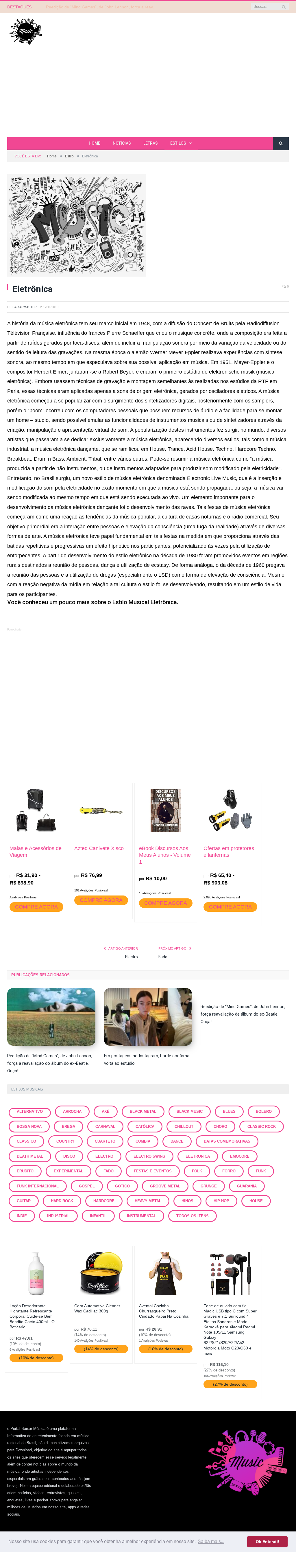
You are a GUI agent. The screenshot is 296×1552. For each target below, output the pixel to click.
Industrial (58, 1216)
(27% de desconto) (230, 1384)
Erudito (25, 1171)
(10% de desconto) (36, 1358)
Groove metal (165, 1186)
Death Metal (30, 1156)
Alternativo (30, 1111)
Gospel (87, 1186)
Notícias (122, 143)
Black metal (143, 1111)
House (256, 1201)
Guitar (24, 1201)
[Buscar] (281, 143)
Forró (229, 1171)
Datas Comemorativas (227, 1141)
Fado (162, 957)
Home (94, 143)
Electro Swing (149, 1156)
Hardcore (103, 1201)
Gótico (122, 1186)
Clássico (26, 1141)
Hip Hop (221, 1201)
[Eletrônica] (148, 226)
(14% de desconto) (101, 1349)
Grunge (209, 1186)
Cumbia (143, 1141)
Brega (68, 1126)
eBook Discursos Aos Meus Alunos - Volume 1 (165, 855)
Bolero (264, 1111)
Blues (229, 1111)
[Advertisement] (148, 93)
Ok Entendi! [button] (267, 1541)
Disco (69, 1156)
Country (65, 1141)
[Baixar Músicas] (25, 31)
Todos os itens (192, 1216)
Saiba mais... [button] (211, 1541)
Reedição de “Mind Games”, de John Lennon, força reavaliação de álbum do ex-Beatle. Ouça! (243, 1014)
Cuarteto (105, 1141)
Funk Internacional (38, 1186)
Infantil (98, 1216)
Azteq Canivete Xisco (99, 848)
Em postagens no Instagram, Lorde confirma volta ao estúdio (102, 7)
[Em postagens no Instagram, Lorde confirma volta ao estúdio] (148, 1017)
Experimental (68, 1171)
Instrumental (141, 1216)
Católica (145, 1126)
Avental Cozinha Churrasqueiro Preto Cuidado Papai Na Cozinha (163, 1311)
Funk (261, 1171)
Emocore (239, 1156)
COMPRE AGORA (36, 907)
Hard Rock (62, 1201)
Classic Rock (261, 1126)
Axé (106, 1111)
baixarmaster (24, 307)
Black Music (190, 1111)
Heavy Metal (148, 1201)
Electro (131, 957)
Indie (22, 1216)
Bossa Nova (29, 1126)
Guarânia (247, 1186)
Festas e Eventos (153, 1171)
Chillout (184, 1126)
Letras (150, 143)
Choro (220, 1126)
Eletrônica (198, 1156)
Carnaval (105, 1126)
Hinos (187, 1201)
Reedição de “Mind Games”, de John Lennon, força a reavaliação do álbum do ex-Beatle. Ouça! (49, 1063)
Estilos (178, 143)
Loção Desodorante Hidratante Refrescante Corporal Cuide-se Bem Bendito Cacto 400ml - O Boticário (32, 1316)
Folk (197, 1171)
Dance (177, 1141)
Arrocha (72, 1111)
